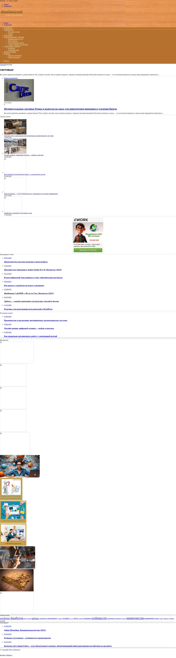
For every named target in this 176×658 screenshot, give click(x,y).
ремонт (156, 618)
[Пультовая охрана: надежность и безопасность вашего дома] (17, 363)
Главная (3, 65)
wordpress (5, 618)
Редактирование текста (16, 43)
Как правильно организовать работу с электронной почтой (24, 174)
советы (165, 618)
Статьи (10, 33)
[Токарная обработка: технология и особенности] (17, 568)
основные (87, 618)
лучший (65, 618)
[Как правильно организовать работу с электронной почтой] (15, 172)
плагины (118, 618)
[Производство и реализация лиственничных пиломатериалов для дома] (15, 134)
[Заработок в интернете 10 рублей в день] (13, 211)
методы (71, 618)
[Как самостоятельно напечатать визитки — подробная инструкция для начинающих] (15, 454)
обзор (75, 618)
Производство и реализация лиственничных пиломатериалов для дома (28, 136)
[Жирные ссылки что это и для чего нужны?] (13, 408)
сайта (161, 618)
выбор (29, 618)
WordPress (11, 48)
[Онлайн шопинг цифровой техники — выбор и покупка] (15, 153)
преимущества (135, 618)
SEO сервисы (13, 41)
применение (149, 618)
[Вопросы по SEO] (11, 19)
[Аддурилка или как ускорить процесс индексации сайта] (13, 431)
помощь (123, 618)
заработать (43, 618)
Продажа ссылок (14, 32)
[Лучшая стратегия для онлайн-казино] (13, 386)
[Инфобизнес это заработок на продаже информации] (11, 500)
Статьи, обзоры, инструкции (18, 44)
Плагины (8, 35)
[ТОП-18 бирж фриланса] (13, 545)
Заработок (9, 30)
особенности (99, 618)
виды (25, 618)
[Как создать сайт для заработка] (13, 522)
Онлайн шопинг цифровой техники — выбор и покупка (23, 155)
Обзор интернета (14, 57)
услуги (2, 621)
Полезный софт (13, 50)
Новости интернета (15, 55)
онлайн (80, 618)
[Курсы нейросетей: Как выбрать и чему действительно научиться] (20, 477)
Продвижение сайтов (14, 37)
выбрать (35, 618)
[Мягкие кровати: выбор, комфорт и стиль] (17, 613)
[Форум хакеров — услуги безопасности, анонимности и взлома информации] (15, 192)
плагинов (110, 618)
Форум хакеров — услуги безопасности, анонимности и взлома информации (31, 194)
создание (171, 618)
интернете (52, 618)
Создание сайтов (12, 46)
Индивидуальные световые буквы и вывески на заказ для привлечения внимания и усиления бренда (60, 109)
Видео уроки (10, 52)
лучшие (59, 618)
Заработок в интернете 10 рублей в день (18, 213)
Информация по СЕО (15, 39)
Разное (7, 54)
